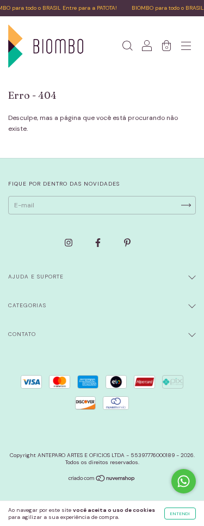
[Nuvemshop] (102, 480)
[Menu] (186, 47)
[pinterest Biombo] (127, 242)
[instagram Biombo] (69, 242)
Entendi (180, 513)
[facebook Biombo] (98, 242)
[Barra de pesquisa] (127, 47)
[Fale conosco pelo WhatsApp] (183, 481)
